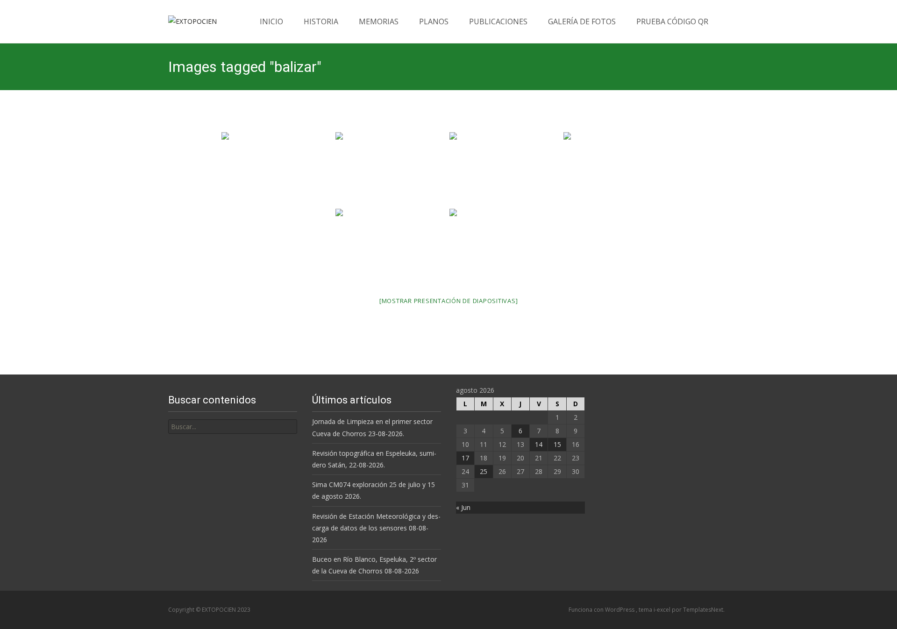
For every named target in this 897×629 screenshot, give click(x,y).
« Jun (463, 507)
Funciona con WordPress (602, 610)
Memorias (379, 21)
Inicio (271, 21)
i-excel (663, 610)
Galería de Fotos (582, 21)
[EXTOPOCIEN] (185, 18)
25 (483, 471)
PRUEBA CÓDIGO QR (672, 21)
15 (557, 444)
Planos (433, 21)
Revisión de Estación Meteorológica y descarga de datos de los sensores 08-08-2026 (376, 528)
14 (538, 444)
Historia (321, 21)
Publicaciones (498, 21)
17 (465, 457)
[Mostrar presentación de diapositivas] (448, 301)
